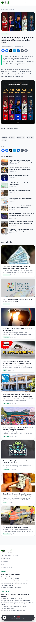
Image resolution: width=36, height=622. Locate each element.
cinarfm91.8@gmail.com (13, 587)
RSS (2, 564)
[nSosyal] (3, 50)
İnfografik (11, 9)
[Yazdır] (26, 50)
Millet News (4, 561)
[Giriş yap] (29, 2)
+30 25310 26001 (9, 585)
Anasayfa (4, 9)
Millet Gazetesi (5, 559)
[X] (10, 50)
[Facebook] (6, 50)
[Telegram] (14, 50)
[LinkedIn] (18, 50)
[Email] (22, 50)
